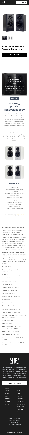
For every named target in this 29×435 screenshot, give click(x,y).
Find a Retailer (22, 2)
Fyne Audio (20, 398)
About (7, 390)
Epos (18, 393)
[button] (24, 12)
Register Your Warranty (14, 383)
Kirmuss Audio (21, 404)
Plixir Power (20, 406)
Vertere (19, 412)
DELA (18, 390)
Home (7, 388)
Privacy (7, 404)
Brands (7, 393)
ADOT (18, 388)
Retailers (7, 398)
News (6, 396)
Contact (7, 401)
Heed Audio (20, 401)
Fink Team (20, 396)
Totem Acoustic (21, 409)
